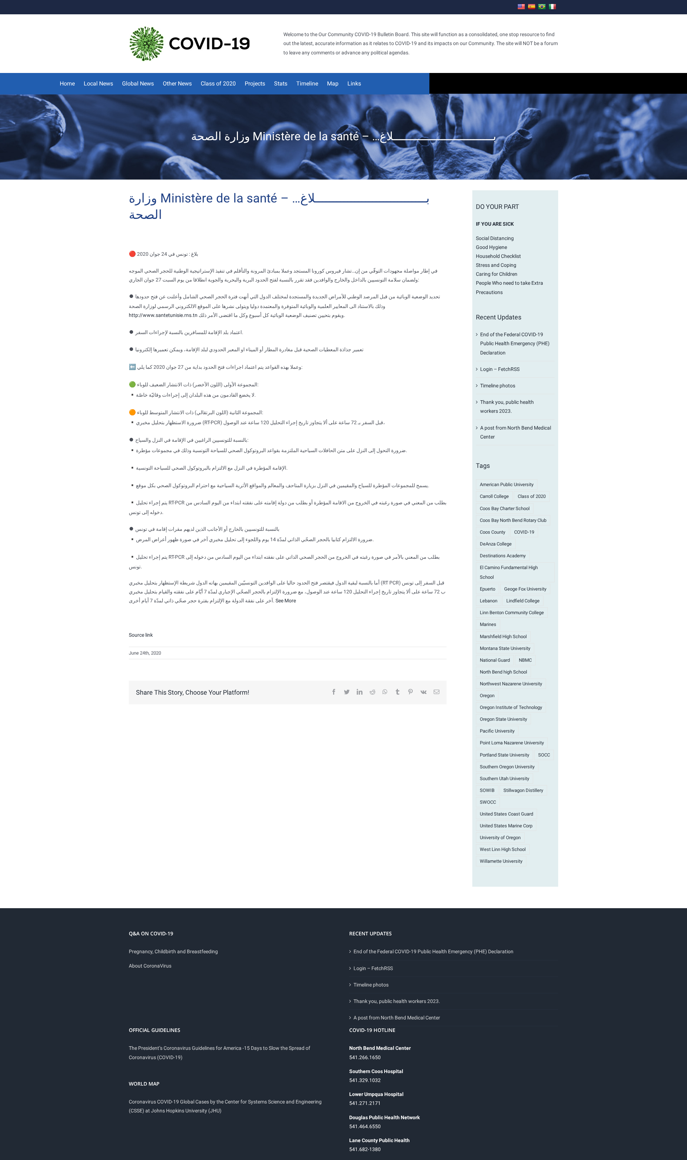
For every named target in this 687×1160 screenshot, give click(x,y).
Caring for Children (496, 274)
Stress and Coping (496, 265)
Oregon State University (503, 719)
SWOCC (488, 802)
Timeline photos (497, 385)
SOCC (544, 755)
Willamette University (501, 861)
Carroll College (494, 496)
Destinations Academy (503, 555)
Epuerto (487, 589)
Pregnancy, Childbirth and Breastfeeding (173, 951)
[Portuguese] (542, 7)
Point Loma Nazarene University (512, 742)
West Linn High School (503, 849)
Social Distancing (495, 238)
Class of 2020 (532, 496)
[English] (521, 7)
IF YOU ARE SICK (495, 224)
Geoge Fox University (525, 589)
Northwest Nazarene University (511, 683)
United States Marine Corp (506, 825)
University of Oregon (500, 837)
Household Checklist (498, 256)
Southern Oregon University (507, 766)
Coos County (492, 532)
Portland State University (504, 755)
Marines (488, 624)
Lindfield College (523, 600)
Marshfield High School (503, 636)
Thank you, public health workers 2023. (397, 1001)
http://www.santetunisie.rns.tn (163, 315)
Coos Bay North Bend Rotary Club (513, 520)
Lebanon (488, 600)
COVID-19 (524, 532)
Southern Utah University (504, 778)
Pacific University (497, 731)
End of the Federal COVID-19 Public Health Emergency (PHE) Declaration (515, 343)
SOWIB (487, 790)
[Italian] (552, 7)
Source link (141, 635)
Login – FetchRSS (500, 369)
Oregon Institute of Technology (511, 707)
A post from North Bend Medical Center (397, 1017)
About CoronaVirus (150, 966)
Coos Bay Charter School (505, 508)
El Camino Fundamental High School (509, 572)
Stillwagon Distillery (523, 790)
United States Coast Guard (506, 814)
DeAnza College (496, 544)
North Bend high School (503, 672)
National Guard (495, 660)
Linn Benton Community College (512, 612)
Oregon (487, 695)
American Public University (506, 484)
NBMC (525, 660)
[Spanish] (532, 7)
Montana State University (505, 648)
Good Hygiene (491, 247)
